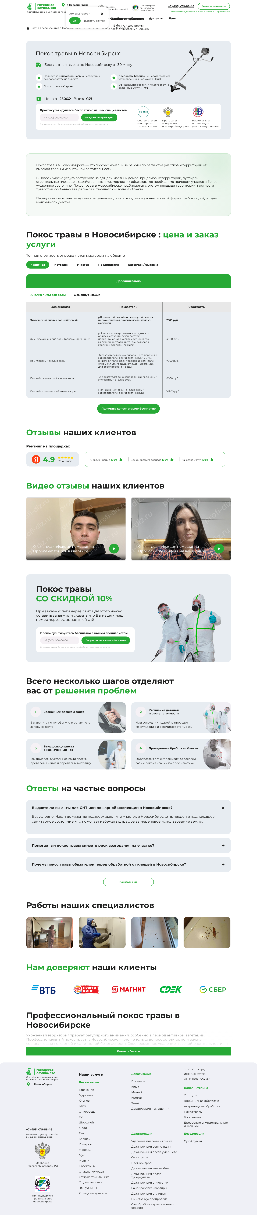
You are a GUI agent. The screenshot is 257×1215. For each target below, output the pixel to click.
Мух (81, 1155)
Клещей (85, 1139)
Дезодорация (194, 1133)
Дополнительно (196, 1088)
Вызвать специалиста (214, 6)
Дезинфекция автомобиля (150, 1168)
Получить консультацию (99, 117)
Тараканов (86, 1089)
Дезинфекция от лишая (148, 1193)
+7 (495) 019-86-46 (181, 6)
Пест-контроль (142, 1163)
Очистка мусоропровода (149, 1199)
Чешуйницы (88, 1187)
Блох (82, 1106)
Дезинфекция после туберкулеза (146, 1175)
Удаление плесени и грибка (151, 1141)
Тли (81, 1133)
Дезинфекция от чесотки (149, 1182)
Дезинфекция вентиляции (151, 1146)
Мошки (84, 1160)
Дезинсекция (89, 1082)
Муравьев (86, 1095)
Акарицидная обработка (202, 1106)
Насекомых (87, 1166)
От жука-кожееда (91, 1171)
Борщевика (192, 1117)
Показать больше (128, 1051)
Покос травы (193, 1111)
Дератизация (141, 1074)
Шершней (86, 1122)
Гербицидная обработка (202, 1100)
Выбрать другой (94, 20)
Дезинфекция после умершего (154, 1152)
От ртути (190, 1095)
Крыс (135, 1087)
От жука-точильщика (94, 1177)
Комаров (85, 1144)
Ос (81, 1117)
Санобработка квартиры (149, 1188)
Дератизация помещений (150, 1108)
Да (74, 20)
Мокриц (85, 1149)
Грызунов (138, 1081)
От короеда (87, 1111)
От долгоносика (90, 1182)
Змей (135, 1103)
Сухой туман (193, 1141)
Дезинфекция (141, 1133)
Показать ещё (128, 882)
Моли (83, 1128)
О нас (121, 18)
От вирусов (139, 1157)
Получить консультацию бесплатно (128, 408)
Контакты (156, 18)
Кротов (136, 1097)
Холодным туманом (93, 1193)
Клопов (84, 1100)
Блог (172, 18)
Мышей (136, 1092)
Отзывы (137, 18)
